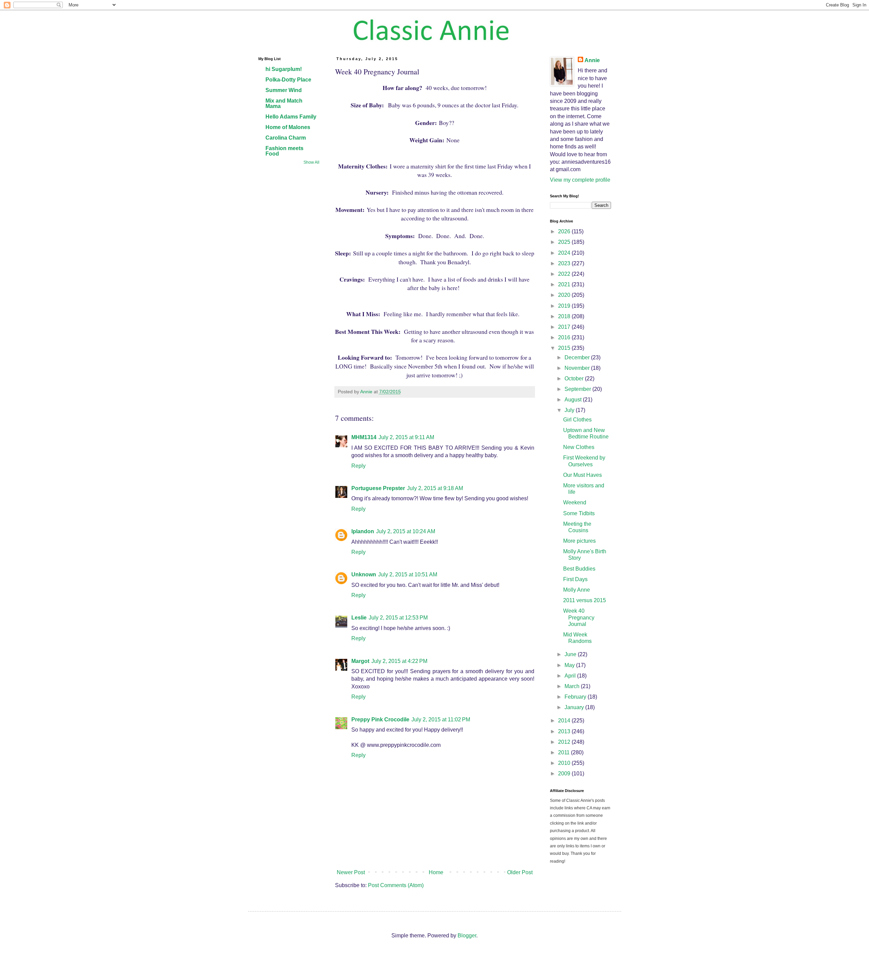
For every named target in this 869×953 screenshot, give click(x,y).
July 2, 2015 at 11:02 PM (440, 719)
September (578, 389)
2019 (565, 306)
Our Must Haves (582, 475)
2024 (565, 253)
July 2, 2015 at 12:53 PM (398, 618)
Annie (592, 60)
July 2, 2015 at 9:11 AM (406, 437)
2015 (565, 348)
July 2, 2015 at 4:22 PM (399, 661)
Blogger (467, 935)
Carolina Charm (285, 138)
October (575, 378)
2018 (565, 316)
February (576, 697)
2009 (565, 773)
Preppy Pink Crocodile (380, 719)
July (570, 410)
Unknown (363, 574)
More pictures (579, 541)
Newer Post (351, 872)
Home (436, 872)
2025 (565, 242)
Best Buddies (579, 569)
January (575, 707)
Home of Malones (287, 127)
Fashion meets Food (284, 151)
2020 (565, 295)
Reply (358, 466)
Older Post (520, 872)
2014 (565, 720)
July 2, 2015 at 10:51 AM (407, 574)
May (570, 665)
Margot (360, 661)
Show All (311, 162)
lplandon (362, 531)
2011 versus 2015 (584, 600)
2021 (565, 284)
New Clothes (578, 447)
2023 (565, 263)
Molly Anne (576, 590)
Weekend (574, 502)
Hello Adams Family (290, 117)
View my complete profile (580, 180)
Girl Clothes (577, 419)
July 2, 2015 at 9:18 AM (435, 488)
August (574, 399)
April (571, 676)
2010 (565, 763)
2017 (565, 327)
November (578, 368)
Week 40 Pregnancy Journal (578, 617)
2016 (565, 337)
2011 (564, 752)
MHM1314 (363, 437)
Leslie (359, 618)
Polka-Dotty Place (288, 80)
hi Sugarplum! (283, 69)
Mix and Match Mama (283, 103)
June (571, 654)
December (578, 357)
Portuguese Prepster (378, 488)
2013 (565, 731)
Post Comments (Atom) (396, 885)
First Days (575, 579)
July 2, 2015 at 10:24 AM (405, 531)
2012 (565, 742)
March (573, 686)
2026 (565, 231)
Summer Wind (283, 90)
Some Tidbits (579, 513)
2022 (565, 274)
